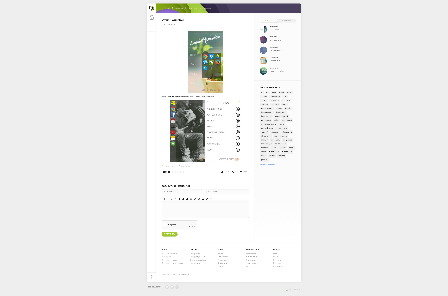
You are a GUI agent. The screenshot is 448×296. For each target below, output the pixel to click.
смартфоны (287, 152)
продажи (264, 148)
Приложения (170, 166)
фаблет (281, 156)
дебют (276, 120)
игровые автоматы (268, 124)
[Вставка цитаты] (203, 199)
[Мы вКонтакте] (167, 287)
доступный (287, 120)
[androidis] (151, 8)
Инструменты (184, 166)
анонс (279, 108)
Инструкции (195, 263)
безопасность (267, 112)
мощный (264, 132)
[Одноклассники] (166, 172)
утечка (263, 156)
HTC (284, 96)
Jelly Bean (274, 100)
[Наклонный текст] (168, 199)
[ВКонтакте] (164, 172)
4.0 (267, 92)
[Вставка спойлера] (211, 199)
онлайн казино (280, 136)
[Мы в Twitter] (172, 287)
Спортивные (223, 263)
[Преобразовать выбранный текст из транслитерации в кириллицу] (207, 199)
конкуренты (281, 128)
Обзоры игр (195, 254)
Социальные (250, 260)
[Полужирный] (164, 199)
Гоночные (222, 260)
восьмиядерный (281, 116)
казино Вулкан (267, 128)
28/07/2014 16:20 (168, 24)
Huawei (264, 100)
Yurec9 (226, 172)
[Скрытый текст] (199, 199)
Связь (247, 266)
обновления (266, 136)
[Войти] (151, 17)
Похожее (268, 20)
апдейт (288, 108)
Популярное (286, 20)
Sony (284, 104)
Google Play (275, 96)
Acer (274, 92)
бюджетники (266, 116)
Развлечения (250, 263)
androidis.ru (185, 274)
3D (262, 92)
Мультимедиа (251, 257)
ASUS (289, 92)
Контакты (277, 260)
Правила (277, 263)
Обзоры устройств (198, 260)
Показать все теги (267, 165)
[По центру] (183, 199)
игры (282, 124)
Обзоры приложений (199, 257)
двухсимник (266, 120)
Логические (223, 257)
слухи (263, 152)
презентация (266, 144)
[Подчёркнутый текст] (171, 199)
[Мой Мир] (169, 172)
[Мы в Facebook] (177, 287)
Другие (221, 266)
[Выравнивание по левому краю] (179, 199)
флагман (264, 160)
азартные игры (267, 108)
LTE (288, 100)
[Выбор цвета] (195, 199)
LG (283, 100)
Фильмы (276, 254)
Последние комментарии (173, 263)
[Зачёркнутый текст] (175, 199)
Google (264, 96)
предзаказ (287, 140)
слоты (291, 148)
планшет (264, 140)
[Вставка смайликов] (191, 199)
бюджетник (280, 112)
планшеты (275, 140)
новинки (274, 132)
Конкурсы (166, 257)
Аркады (221, 254)
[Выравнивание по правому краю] (187, 199)
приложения (280, 144)
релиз (273, 148)
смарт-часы (274, 152)
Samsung (275, 104)
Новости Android (169, 254)
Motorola (264, 104)
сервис (283, 148)
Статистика (278, 266)
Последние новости (170, 260)
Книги (275, 257)
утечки (272, 156)
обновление (287, 132)
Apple (281, 92)
